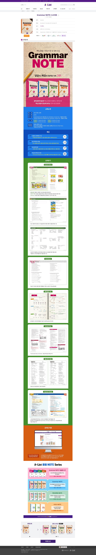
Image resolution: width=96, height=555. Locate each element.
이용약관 (32, 547)
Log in (70, 8)
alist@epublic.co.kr (25, 551)
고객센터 (27, 547)
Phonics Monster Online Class (35, 1)
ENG (25, 4)
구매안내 (22, 547)
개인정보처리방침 (38, 547)
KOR (22, 4)
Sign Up (73, 8)
